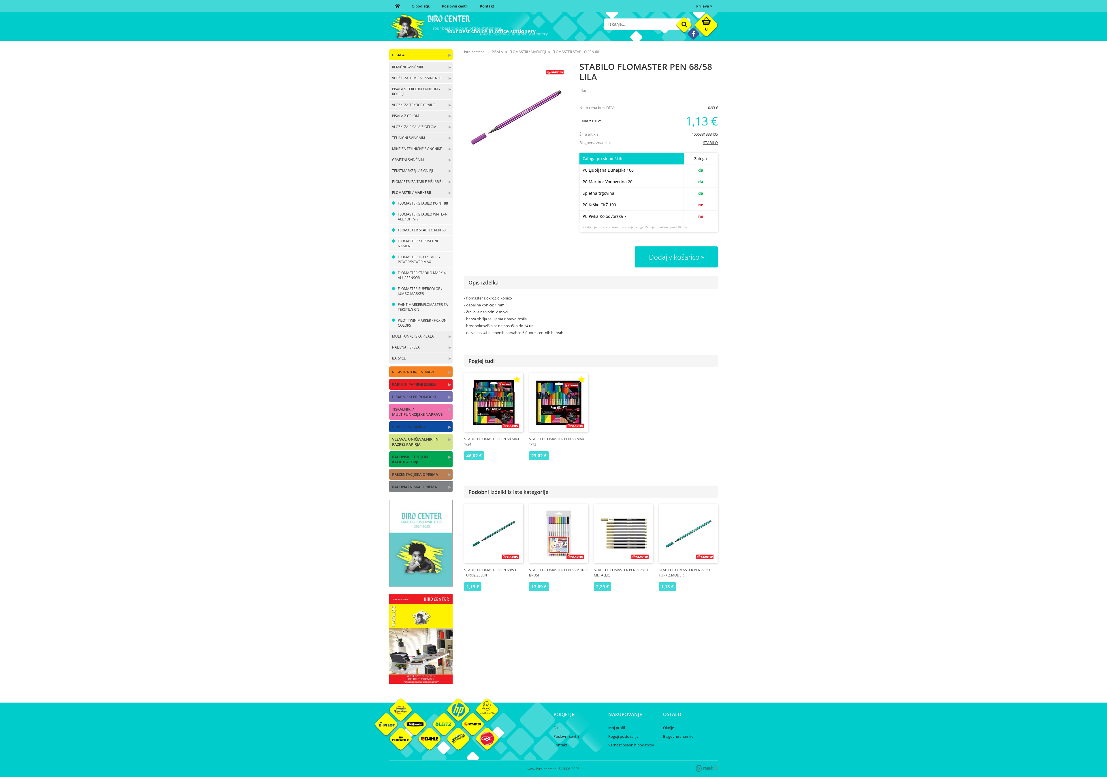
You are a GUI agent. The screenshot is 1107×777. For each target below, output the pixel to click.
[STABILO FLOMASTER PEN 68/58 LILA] (516, 118)
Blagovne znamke (678, 736)
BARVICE (399, 358)
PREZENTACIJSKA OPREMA (415, 474)
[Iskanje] (684, 25)
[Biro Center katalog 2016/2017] (421, 682)
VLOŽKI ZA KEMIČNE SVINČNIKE (417, 78)
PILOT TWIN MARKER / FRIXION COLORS (422, 323)
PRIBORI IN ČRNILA (409, 426)
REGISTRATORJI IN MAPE (413, 372)
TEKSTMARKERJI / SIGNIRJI (412, 170)
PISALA (398, 54)
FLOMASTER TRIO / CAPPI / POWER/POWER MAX (419, 259)
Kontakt (487, 6)
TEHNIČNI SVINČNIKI (408, 137)
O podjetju (421, 6)
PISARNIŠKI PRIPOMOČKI (414, 396)
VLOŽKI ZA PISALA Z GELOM (414, 126)
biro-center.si (474, 51)
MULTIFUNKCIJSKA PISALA (413, 336)
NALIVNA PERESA (406, 347)
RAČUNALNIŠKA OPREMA (414, 486)
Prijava (704, 6)
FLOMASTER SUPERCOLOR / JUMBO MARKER (420, 291)
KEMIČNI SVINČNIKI (407, 67)
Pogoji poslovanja (623, 736)
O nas (558, 727)
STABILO (710, 142)
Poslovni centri (455, 6)
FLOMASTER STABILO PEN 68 (422, 230)
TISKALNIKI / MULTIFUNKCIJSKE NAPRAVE (417, 412)
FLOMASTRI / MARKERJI (411, 192)
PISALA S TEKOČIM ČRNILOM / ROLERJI (416, 91)
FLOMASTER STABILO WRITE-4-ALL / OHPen (422, 217)
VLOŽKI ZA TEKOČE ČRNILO (413, 104)
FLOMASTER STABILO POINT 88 (423, 203)
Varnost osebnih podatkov (631, 745)
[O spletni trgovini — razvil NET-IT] (707, 768)
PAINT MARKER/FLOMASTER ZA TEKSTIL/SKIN (423, 307)
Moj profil (616, 727)
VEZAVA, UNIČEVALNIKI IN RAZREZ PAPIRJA (415, 442)
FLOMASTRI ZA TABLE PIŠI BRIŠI (417, 181)
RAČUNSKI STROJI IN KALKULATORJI (410, 459)
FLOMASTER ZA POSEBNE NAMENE (418, 243)
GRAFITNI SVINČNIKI (408, 159)
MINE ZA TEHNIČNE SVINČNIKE (417, 148)
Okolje (668, 727)
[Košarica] (706, 26)
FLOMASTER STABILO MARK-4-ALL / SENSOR (422, 275)
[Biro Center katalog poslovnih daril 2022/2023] (421, 585)
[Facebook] (693, 33)
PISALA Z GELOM (405, 115)
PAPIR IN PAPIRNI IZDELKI (415, 384)
